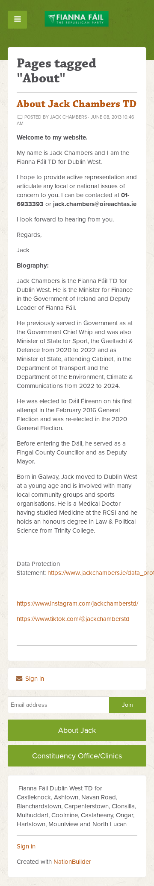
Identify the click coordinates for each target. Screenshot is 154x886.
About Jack (77, 730)
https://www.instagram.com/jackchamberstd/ (77, 603)
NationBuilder (72, 862)
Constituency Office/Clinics (77, 756)
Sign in (34, 678)
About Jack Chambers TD (76, 104)
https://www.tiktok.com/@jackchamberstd (73, 619)
